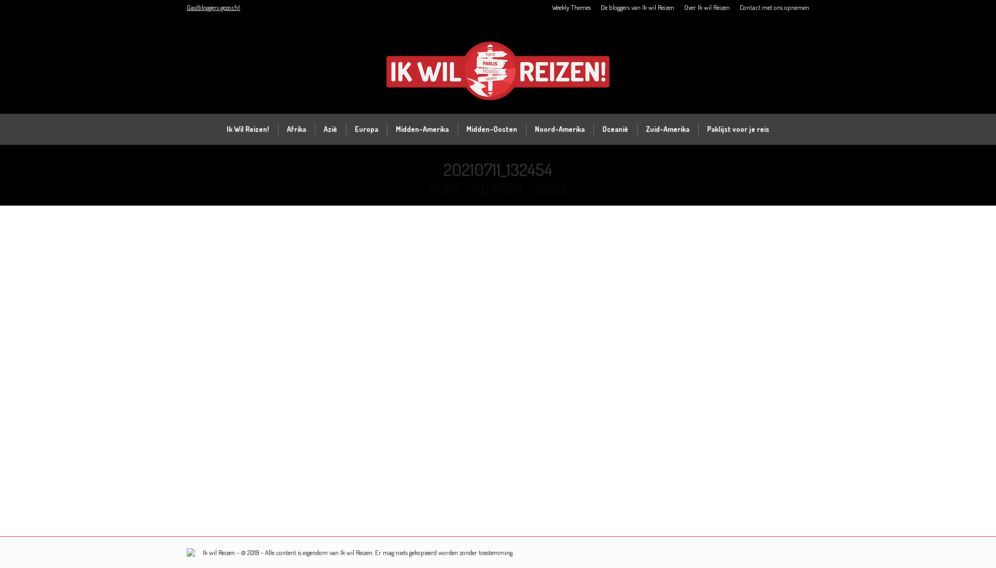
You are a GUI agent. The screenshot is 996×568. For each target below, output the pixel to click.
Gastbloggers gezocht (213, 7)
